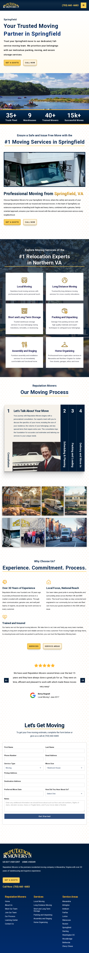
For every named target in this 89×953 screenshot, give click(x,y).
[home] (11, 5)
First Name (8, 747)
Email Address (51, 755)
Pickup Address (10, 773)
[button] (83, 5)
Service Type (9, 764)
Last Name (49, 747)
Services (34, 646)
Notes (6, 799)
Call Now (30, 63)
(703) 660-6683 (52, 736)
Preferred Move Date (13, 789)
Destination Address (12, 781)
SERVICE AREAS (52, 646)
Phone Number (10, 755)
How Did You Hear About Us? (57, 789)
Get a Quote (12, 63)
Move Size (49, 764)
